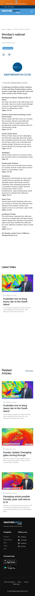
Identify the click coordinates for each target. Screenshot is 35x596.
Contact (26, 582)
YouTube (23, 546)
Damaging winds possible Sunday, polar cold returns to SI (16, 499)
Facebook (23, 537)
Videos (5, 546)
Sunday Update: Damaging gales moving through (17, 454)
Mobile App (16, 584)
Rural (5, 549)
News (9, 29)
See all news (29, 371)
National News (7, 48)
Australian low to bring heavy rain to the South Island (15, 301)
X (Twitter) (23, 540)
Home (4, 29)
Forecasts (6, 537)
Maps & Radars (8, 540)
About (19, 582)
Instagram (23, 543)
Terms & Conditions (9, 582)
